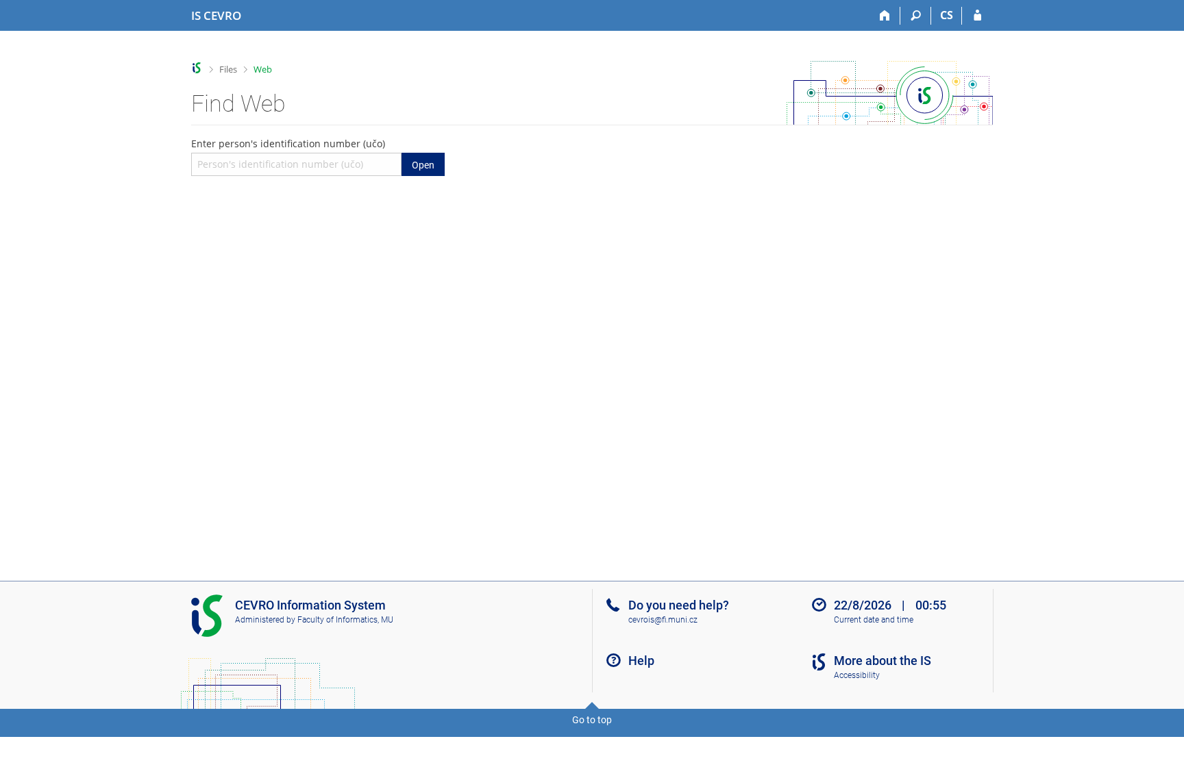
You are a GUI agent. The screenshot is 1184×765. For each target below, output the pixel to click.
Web (263, 69)
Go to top (592, 719)
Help (641, 660)
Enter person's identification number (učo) (312, 153)
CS (946, 15)
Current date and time (873, 620)
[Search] (915, 16)
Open (423, 165)
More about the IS (882, 660)
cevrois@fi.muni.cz (663, 620)
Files (228, 69)
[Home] (885, 16)
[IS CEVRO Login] (977, 16)
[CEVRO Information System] (197, 68)
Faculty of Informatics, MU (345, 620)
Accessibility (857, 675)
